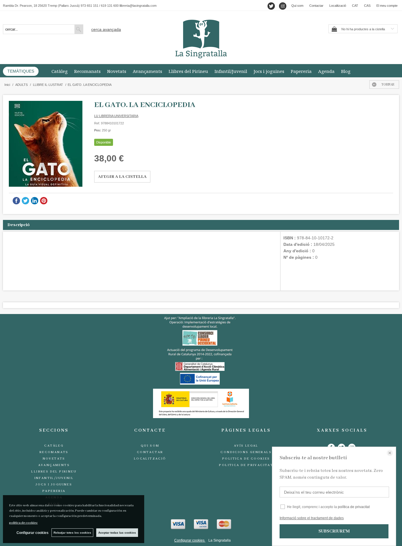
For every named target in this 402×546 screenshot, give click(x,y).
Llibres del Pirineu (188, 71)
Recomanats (87, 71)
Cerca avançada (106, 29)
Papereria (301, 71)
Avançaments (147, 71)
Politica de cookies (246, 459)
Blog (345, 71)
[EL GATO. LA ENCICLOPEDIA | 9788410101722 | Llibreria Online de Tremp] (45, 144)
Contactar (316, 5)
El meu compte (387, 5)
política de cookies (23, 523)
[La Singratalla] (201, 39)
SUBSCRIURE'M (334, 531)
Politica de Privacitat (246, 465)
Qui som (297, 5)
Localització (337, 5)
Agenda (326, 71)
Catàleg (60, 71)
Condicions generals (246, 452)
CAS (367, 5)
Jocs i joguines (269, 71)
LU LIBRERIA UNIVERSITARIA (116, 116)
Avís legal (246, 446)
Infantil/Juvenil (231, 71)
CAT (355, 5)
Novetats (116, 71)
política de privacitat (354, 507)
